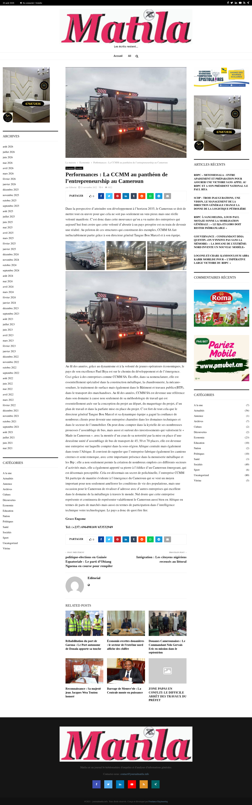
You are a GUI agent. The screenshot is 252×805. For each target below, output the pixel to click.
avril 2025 (8, 232)
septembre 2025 (11, 205)
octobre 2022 (9, 367)
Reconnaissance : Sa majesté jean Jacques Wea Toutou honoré (83, 692)
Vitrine (6, 548)
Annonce (7, 483)
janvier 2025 (9, 249)
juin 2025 (8, 222)
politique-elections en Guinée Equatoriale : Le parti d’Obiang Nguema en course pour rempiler (89, 561)
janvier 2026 (9, 184)
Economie (70, 168)
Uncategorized (10, 543)
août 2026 (8, 146)
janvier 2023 (9, 351)
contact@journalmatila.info (134, 774)
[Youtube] (132, 784)
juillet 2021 (9, 437)
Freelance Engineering (158, 801)
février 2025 (9, 243)
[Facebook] (96, 784)
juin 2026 (8, 157)
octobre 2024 (9, 265)
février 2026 (9, 179)
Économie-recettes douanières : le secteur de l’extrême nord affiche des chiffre (125, 644)
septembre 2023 (11, 313)
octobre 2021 (9, 421)
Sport (5, 537)
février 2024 (9, 297)
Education (8, 510)
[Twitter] (108, 784)
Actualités (8, 478)
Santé (5, 527)
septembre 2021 (11, 426)
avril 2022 (8, 394)
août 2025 (8, 211)
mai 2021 (8, 448)
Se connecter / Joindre (32, 2)
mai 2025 (8, 227)
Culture (7, 494)
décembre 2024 (11, 254)
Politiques (8, 521)
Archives (7, 489)
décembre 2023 (11, 308)
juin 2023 (8, 329)
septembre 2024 (11, 270)
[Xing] (155, 784)
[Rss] (144, 784)
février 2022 (9, 405)
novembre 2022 (11, 362)
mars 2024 (8, 292)
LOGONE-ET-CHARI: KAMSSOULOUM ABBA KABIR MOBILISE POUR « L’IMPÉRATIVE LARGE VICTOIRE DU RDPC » (221, 259)
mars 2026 (8, 173)
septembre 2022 (11, 373)
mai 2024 (8, 281)
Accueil (118, 55)
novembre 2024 (11, 259)
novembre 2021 (11, 416)
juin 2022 (8, 383)
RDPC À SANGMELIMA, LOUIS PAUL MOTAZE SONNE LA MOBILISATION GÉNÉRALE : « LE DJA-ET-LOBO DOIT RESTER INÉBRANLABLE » (217, 222)
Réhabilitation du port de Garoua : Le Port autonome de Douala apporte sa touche (83, 644)
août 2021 (8, 432)
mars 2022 (8, 399)
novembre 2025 (11, 195)
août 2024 (8, 275)
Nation (6, 516)
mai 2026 (8, 162)
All (129, 55)
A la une (7, 473)
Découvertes (9, 500)
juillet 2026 (9, 152)
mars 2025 (8, 238)
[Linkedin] (120, 784)
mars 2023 (8, 340)
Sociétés (79, 168)
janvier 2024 (9, 302)
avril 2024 (8, 286)
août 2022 (8, 378)
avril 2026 (8, 168)
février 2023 (9, 346)
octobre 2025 (9, 200)
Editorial (72, 187)
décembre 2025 (11, 189)
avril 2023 (8, 335)
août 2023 (8, 319)
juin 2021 (8, 442)
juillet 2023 (9, 324)
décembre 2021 (11, 410)
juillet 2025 (9, 216)
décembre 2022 (11, 356)
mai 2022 (8, 389)
